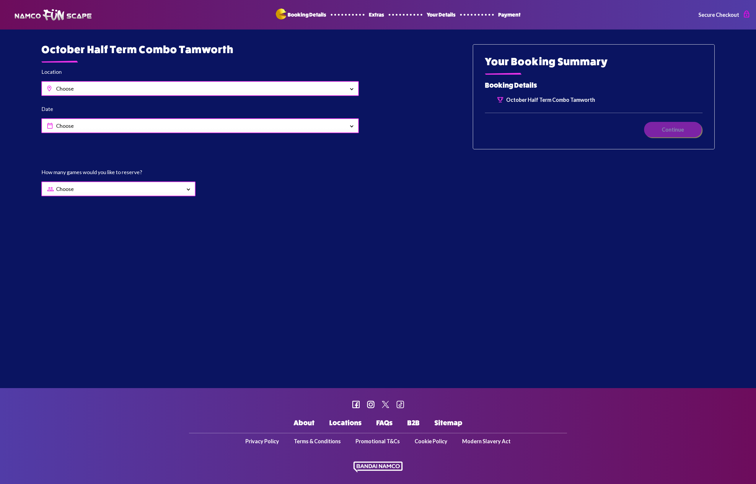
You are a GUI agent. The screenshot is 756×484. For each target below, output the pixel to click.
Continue (673, 129)
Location (51, 71)
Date (47, 109)
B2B (413, 423)
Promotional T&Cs (378, 441)
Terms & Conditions (317, 441)
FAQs (384, 423)
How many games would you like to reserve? (91, 172)
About (304, 423)
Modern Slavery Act (486, 441)
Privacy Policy (262, 441)
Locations (345, 423)
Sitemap (448, 423)
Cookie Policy (431, 441)
